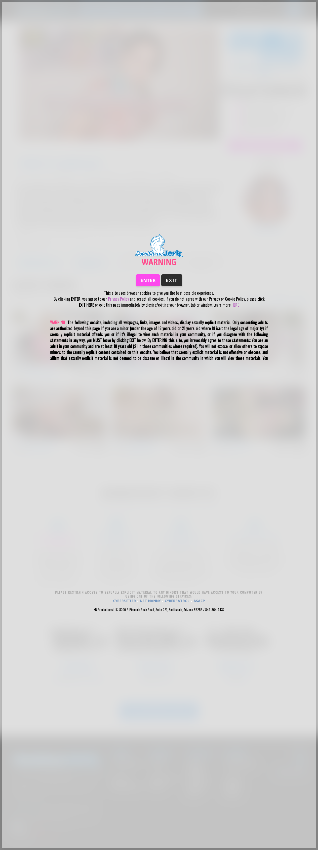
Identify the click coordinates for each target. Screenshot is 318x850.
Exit (172, 280)
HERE (235, 305)
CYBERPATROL (177, 600)
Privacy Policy (118, 299)
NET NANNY (150, 600)
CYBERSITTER (124, 600)
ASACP (199, 600)
